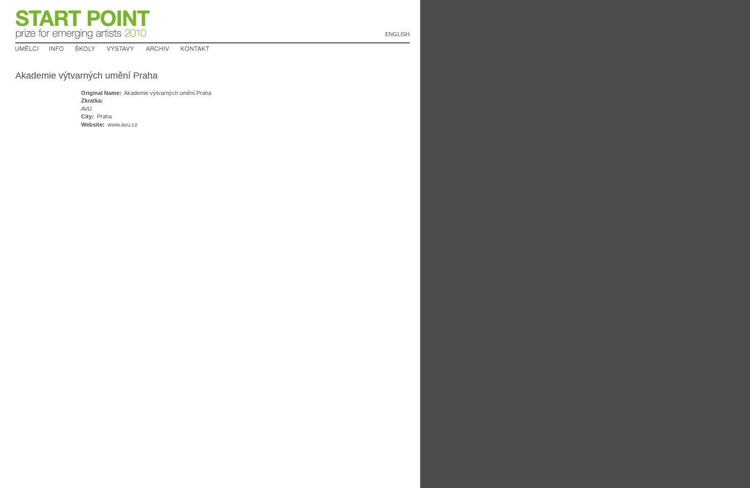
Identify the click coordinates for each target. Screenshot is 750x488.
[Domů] (83, 39)
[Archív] (157, 49)
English (397, 34)
